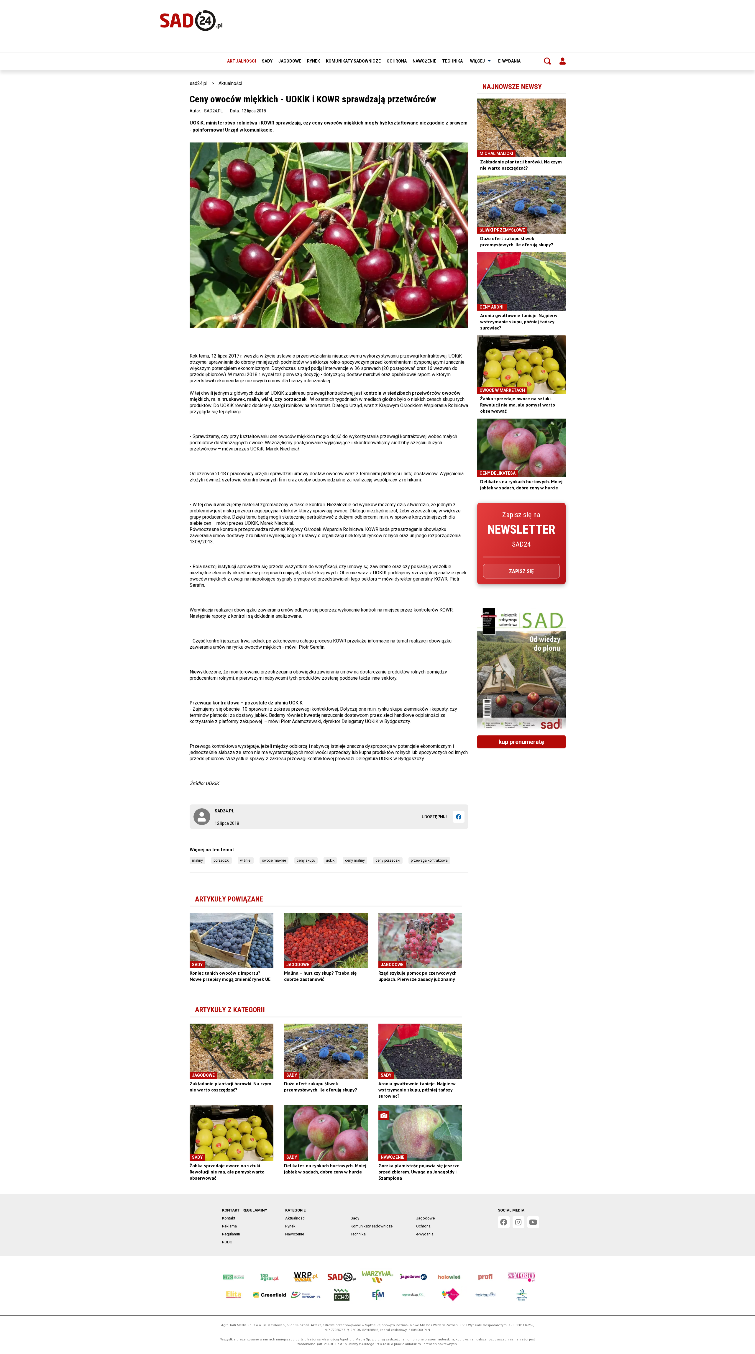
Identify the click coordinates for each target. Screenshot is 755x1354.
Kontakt (228, 1218)
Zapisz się (521, 571)
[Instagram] (518, 1222)
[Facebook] (459, 817)
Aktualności (241, 61)
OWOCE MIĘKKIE (274, 860)
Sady (267, 61)
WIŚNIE (245, 860)
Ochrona (397, 61)
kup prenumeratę (521, 741)
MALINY (197, 860)
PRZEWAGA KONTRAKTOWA (429, 860)
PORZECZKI (221, 860)
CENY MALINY (355, 860)
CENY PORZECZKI (387, 860)
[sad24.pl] (191, 20)
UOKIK (330, 860)
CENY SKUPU (306, 860)
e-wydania (509, 61)
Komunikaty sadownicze (353, 61)
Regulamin (231, 1234)
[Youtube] (533, 1222)
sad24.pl (198, 83)
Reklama (229, 1226)
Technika (452, 61)
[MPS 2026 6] (521, 669)
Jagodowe (289, 61)
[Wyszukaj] (547, 61)
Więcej (477, 61)
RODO (227, 1242)
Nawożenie (424, 61)
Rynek (313, 61)
